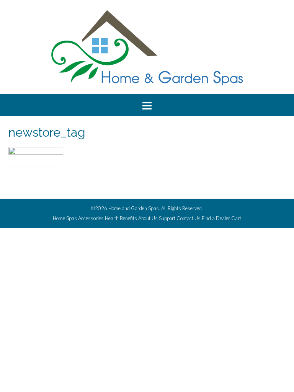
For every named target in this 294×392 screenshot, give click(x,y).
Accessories (91, 218)
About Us (148, 218)
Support (167, 218)
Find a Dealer (216, 218)
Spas (71, 218)
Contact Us (188, 218)
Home (59, 218)
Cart (236, 218)
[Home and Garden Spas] (147, 47)
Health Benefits (121, 218)
